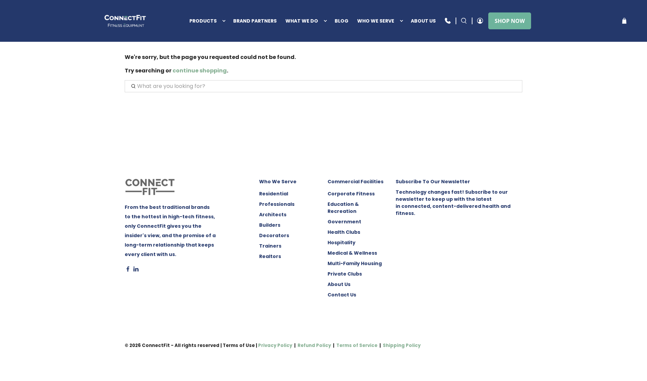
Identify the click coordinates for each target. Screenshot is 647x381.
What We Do (301, 21)
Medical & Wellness (352, 253)
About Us (423, 21)
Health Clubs (344, 232)
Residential (273, 193)
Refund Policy (314, 345)
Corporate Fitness (351, 193)
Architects (272, 214)
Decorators (274, 235)
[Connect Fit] (126, 20)
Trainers (270, 246)
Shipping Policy (402, 345)
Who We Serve (375, 21)
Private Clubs (345, 274)
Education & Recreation (343, 208)
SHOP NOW (510, 21)
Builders (269, 225)
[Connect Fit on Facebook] (128, 270)
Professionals (277, 204)
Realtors (270, 256)
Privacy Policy (275, 345)
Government (344, 221)
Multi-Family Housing (355, 263)
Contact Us (342, 294)
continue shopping (200, 70)
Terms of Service (356, 345)
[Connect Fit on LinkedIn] (136, 270)
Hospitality (342, 242)
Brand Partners (255, 21)
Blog (341, 21)
